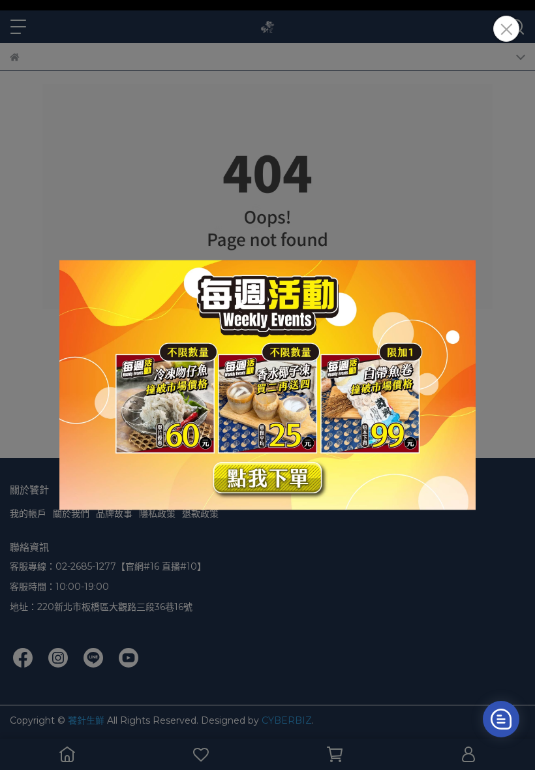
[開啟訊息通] (501, 719)
